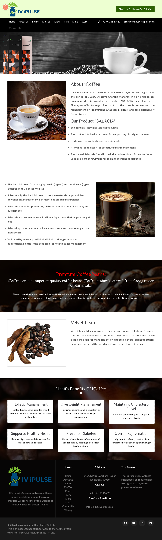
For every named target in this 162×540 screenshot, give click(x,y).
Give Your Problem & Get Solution (135, 9)
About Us (23, 21)
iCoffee (46, 21)
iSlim (66, 21)
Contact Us (15, 28)
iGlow (57, 21)
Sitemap (68, 510)
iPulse (35, 21)
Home (12, 21)
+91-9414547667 (111, 21)
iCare (75, 21)
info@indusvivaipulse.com (141, 21)
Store (84, 21)
